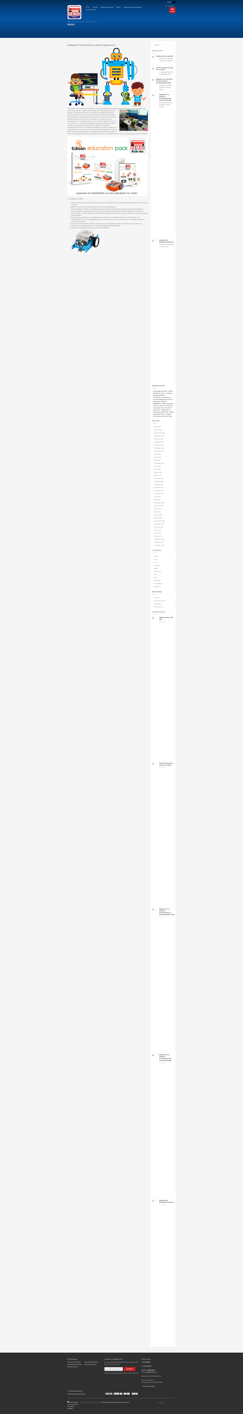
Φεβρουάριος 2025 (159, 436)
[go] (172, 45)
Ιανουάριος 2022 (158, 478)
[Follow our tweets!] (168, 1402)
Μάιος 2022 (157, 469)
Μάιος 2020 (157, 512)
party (155, 577)
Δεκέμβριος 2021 (159, 481)
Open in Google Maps (148, 1386)
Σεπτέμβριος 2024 (159, 448)
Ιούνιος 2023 (157, 457)
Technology (157, 580)
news (155, 574)
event (155, 562)
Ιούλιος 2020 (157, 509)
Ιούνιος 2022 (157, 466)
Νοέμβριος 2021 (158, 484)
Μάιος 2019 (157, 533)
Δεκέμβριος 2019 (159, 524)
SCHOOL (172, 10)
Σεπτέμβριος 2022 (159, 463)
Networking (157, 571)
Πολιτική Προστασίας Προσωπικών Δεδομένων (115, 1402)
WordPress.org (158, 607)
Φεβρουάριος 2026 (159, 433)
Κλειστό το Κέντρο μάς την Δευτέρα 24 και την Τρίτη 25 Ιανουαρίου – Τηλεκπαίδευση (163, 408)
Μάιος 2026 (157, 427)
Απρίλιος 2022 (158, 472)
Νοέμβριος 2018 (158, 542)
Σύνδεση (156, 598)
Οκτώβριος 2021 (158, 487)
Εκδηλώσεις (157, 586)
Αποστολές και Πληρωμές (74, 1364)
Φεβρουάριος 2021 (159, 503)
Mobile (156, 568)
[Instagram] (171, 1402)
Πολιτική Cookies (72, 1367)
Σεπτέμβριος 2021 (159, 490)
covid (155, 559)
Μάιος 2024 (157, 454)
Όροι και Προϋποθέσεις (91, 1362)
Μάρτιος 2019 (158, 536)
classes (156, 556)
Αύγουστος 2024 (158, 451)
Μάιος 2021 (157, 499)
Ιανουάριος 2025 (158, 439)
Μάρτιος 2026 (158, 430)
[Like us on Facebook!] (165, 1402)
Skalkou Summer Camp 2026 (164, 56)
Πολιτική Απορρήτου (90, 1364)
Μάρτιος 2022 (158, 475)
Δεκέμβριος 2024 (159, 442)
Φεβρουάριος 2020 (159, 521)
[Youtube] (174, 1402)
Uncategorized (158, 583)
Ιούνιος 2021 (157, 496)
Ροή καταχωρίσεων (159, 601)
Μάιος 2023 (157, 460)
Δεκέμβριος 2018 (159, 539)
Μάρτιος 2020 (158, 518)
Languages (157, 565)
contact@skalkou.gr (150, 1372)
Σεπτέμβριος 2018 (159, 545)
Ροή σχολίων (158, 604)
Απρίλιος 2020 (158, 515)
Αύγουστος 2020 (158, 506)
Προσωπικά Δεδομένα (73, 1362)
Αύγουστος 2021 (158, 493)
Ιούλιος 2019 (157, 530)
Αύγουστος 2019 (158, 527)
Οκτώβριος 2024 (158, 445)
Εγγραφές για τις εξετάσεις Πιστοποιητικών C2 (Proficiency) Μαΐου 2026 (164, 81)
